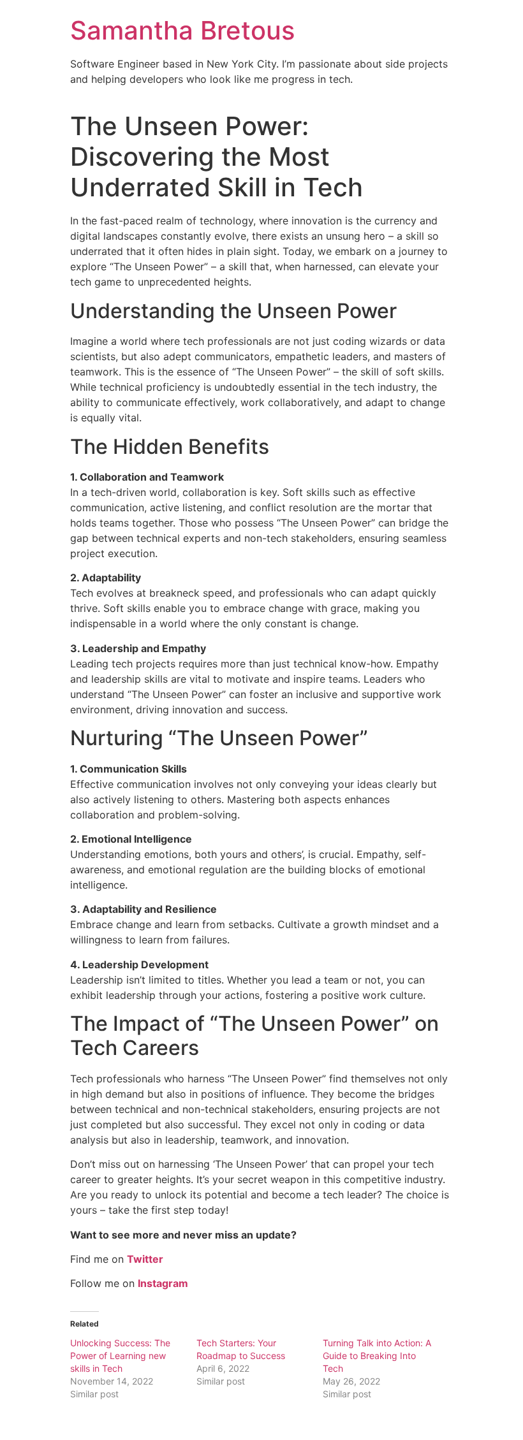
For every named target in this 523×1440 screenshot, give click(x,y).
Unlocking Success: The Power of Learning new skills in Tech (120, 1355)
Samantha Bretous (182, 30)
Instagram (163, 1283)
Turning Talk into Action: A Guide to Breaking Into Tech (377, 1355)
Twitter (145, 1259)
